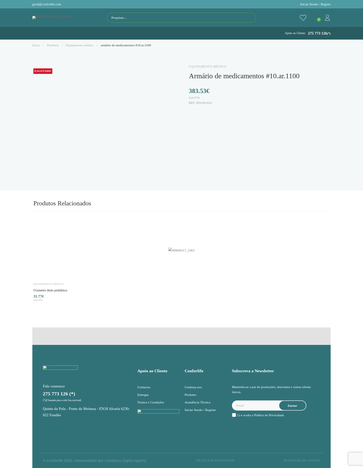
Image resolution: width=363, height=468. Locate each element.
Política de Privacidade (269, 415)
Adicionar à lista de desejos (53, 272)
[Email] (226, 112)
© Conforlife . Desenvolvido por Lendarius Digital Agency (94, 461)
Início (36, 45)
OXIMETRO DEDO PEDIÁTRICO (50, 290)
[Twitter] (199, 112)
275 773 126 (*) (59, 393)
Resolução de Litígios (302, 460)
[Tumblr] (217, 112)
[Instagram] (46, 424)
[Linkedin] (208, 112)
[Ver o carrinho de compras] (315, 18)
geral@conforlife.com (46, 4)
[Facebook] (191, 112)
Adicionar (41, 272)
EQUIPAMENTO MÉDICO (80, 45)
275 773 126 (319, 33)
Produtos (53, 45)
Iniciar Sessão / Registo (315, 4)
